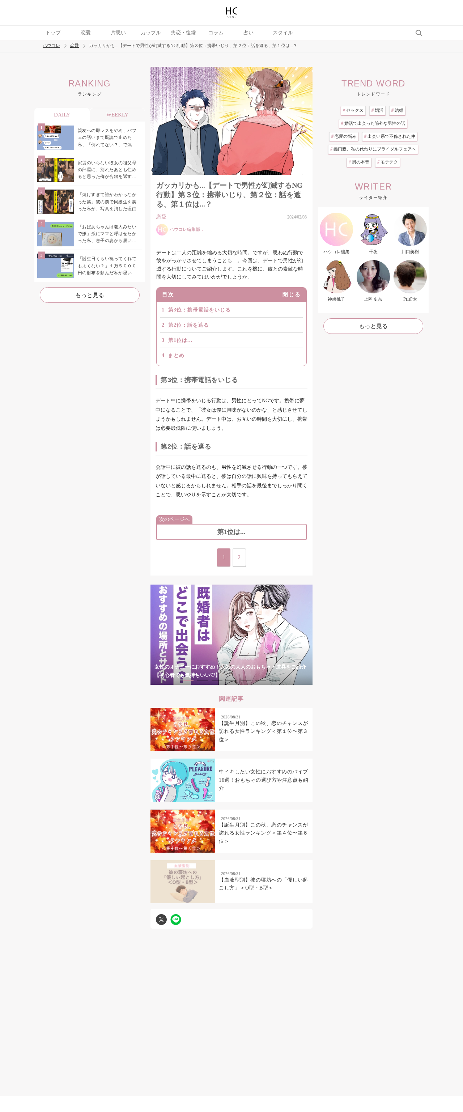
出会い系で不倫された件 (389, 136)
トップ (53, 32)
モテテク (387, 162)
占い (248, 32)
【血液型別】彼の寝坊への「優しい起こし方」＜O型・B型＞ (263, 884)
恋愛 (86, 32)
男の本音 (359, 162)
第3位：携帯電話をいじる (199, 310)
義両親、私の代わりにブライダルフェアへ (373, 149)
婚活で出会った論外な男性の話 (373, 123)
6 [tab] (260, 680)
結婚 (397, 110)
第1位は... (180, 340)
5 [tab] (246, 680)
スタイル (283, 32)
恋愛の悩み (343, 136)
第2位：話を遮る (188, 325)
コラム (216, 32)
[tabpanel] (231, 635)
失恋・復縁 (183, 32)
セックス (353, 110)
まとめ (176, 355)
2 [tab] (202, 680)
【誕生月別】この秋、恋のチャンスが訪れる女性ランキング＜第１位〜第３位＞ (263, 731)
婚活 (377, 110)
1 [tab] (188, 680)
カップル (151, 32)
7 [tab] (274, 680)
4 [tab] (231, 680)
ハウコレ (51, 45)
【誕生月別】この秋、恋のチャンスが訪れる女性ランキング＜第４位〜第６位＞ (263, 833)
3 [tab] (217, 680)
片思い (118, 32)
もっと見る (89, 295)
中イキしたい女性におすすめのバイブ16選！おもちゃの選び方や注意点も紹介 (263, 780)
